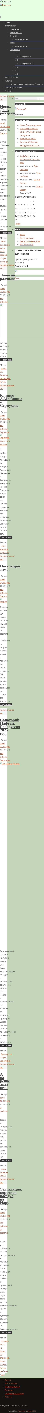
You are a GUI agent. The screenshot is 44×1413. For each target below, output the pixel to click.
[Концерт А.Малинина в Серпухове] (5, 444)
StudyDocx (24, 156)
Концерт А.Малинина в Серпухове (11, 400)
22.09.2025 (5, 747)
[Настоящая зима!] (3, 601)
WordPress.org (26, 244)
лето (2, 251)
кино (3, 546)
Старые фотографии (14, 1393)
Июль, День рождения (8, 109)
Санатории (5, 760)
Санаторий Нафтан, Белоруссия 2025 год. (10, 727)
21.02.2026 (5, 583)
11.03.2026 (5, 419)
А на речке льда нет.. (5, 1081)
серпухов (4, 552)
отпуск (3, 258)
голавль (5, 1341)
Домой (8, 1380)
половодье (5, 378)
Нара (2, 1361)
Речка (3, 382)
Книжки (8, 1396)
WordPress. (31, 1411)
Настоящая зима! (10, 568)
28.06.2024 (5, 1216)
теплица (4, 261)
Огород (3, 133)
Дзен (17, 278)
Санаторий (5, 1060)
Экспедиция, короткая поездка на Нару (11, 1196)
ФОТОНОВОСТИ (12, 1386)
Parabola (21, 1411)
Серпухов (4, 432)
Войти (22, 234)
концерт (4, 549)
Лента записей (26, 238)
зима (3, 1169)
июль (2, 248)
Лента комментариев (30, 241)
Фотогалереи (11, 1383)
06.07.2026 (5, 126)
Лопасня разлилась (9, 277)
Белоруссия (6, 1054)
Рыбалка (9, 1390)
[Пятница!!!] (20, 109)
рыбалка (4, 1371)
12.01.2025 (5, 1101)
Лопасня (4, 375)
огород (3, 255)
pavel (2, 123)
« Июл (17, 223)
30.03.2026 (5, 292)
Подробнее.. (6, 232)
